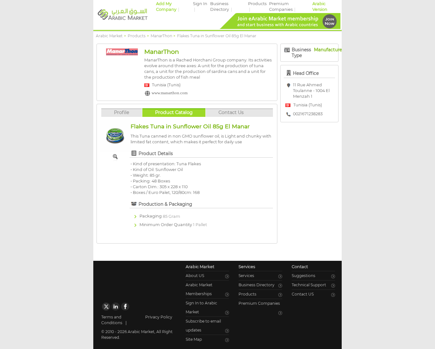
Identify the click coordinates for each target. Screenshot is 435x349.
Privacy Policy (158, 317)
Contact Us (231, 112)
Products (257, 3)
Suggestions (303, 275)
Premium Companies (259, 303)
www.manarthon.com (170, 93)
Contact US (303, 294)
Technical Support (309, 284)
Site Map (194, 339)
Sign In (200, 3)
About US (195, 275)
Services (246, 275)
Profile (121, 112)
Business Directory (257, 284)
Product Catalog (174, 112)
